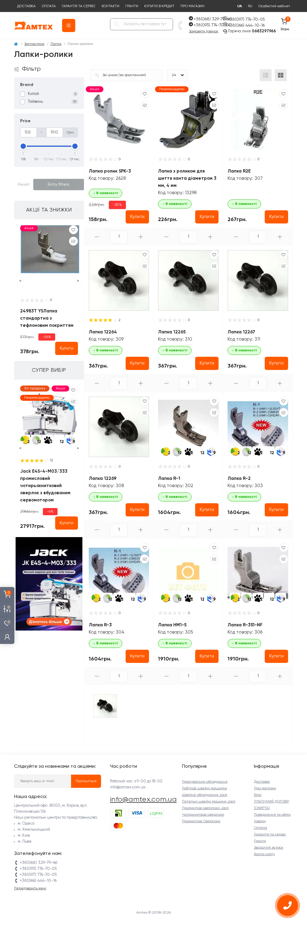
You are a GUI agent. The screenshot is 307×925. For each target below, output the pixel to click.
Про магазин (192, 6)
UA (239, 6)
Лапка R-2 (239, 478)
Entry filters (58, 184)
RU (250, 6)
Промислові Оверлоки (201, 821)
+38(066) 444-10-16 (246, 25)
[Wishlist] (73, 229)
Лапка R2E (239, 171)
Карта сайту (264, 854)
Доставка (26, 6)
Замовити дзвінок (203, 31)
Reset (24, 184)
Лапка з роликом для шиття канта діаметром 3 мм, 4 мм (187, 178)
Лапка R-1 (169, 478)
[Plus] (141, 237)
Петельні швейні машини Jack (208, 801)
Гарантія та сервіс (79, 6)
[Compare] (73, 241)
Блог (258, 795)
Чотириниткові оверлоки (203, 815)
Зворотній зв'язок (268, 848)
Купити (66, 348)
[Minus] (97, 237)
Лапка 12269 (102, 478)
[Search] (116, 24)
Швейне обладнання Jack (204, 795)
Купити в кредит (159, 6)
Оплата (49, 6)
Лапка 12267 (241, 332)
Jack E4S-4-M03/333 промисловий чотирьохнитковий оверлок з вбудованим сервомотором (45, 485)
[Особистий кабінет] (7, 637)
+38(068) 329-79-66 (212, 19)
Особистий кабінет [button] (274, 6)
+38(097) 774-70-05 (246, 19)
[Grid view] (281, 75)
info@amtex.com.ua (143, 799)
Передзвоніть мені (30, 888)
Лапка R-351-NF (245, 625)
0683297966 (264, 31)
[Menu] (68, 25)
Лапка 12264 (103, 332)
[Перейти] (49, 584)
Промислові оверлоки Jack (205, 808)
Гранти (131, 6)
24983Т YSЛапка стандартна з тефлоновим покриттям (46, 318)
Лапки (55, 44)
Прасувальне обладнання (205, 782)
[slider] (23, 146)
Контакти (110, 6)
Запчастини (34, 44)
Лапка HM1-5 (172, 625)
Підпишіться (86, 781)
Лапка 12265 (172, 332)
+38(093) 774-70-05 (212, 25)
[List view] (266, 75)
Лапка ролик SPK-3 (110, 171)
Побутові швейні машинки (204, 788)
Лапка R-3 (100, 625)
